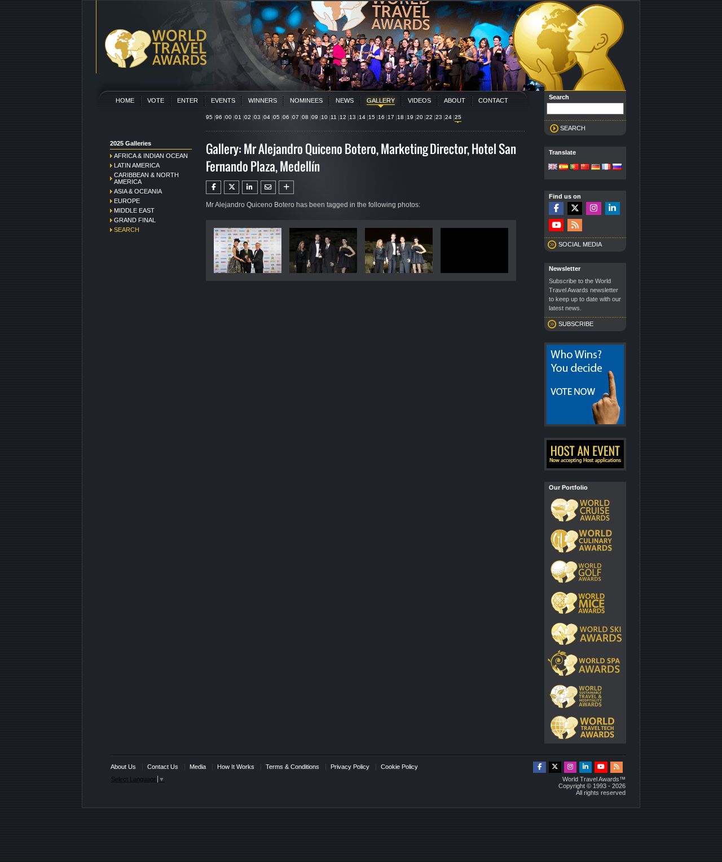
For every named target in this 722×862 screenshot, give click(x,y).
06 (286, 117)
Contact (493, 100)
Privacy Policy (350, 766)
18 (400, 117)
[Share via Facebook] (213, 187)
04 (266, 117)
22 (429, 117)
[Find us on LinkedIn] (612, 208)
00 (228, 117)
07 (295, 117)
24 (448, 117)
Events (223, 100)
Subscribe (575, 323)
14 (362, 117)
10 (324, 117)
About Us (123, 766)
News (345, 100)
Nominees (306, 100)
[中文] (584, 167)
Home (125, 100)
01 (238, 117)
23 (438, 117)
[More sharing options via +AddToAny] (286, 187)
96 (218, 117)
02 (247, 117)
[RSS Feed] (574, 225)
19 (410, 117)
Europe (127, 200)
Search (126, 229)
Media (198, 766)
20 (419, 117)
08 (305, 117)
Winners (262, 100)
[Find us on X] (574, 208)
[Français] (606, 167)
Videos (419, 100)
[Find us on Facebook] (556, 208)
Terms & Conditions (292, 766)
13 (352, 117)
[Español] (563, 167)
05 (276, 117)
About (454, 100)
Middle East (134, 210)
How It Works (235, 766)
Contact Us (162, 766)
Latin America (137, 165)
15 (371, 117)
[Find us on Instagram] (593, 208)
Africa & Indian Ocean (151, 155)
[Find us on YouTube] (556, 225)
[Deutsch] (595, 167)
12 (343, 117)
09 (314, 117)
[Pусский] (617, 167)
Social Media (580, 244)
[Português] (574, 167)
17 (391, 117)
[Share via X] (231, 187)
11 (334, 117)
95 (209, 117)
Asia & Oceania (138, 191)
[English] (552, 167)
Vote (155, 100)
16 (381, 117)
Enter (187, 100)
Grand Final (135, 220)
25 (458, 117)
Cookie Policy (399, 766)
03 (257, 117)
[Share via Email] (268, 187)
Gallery (381, 100)
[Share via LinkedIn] (250, 187)
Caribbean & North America (146, 178)
